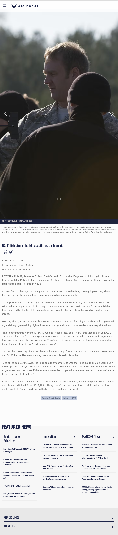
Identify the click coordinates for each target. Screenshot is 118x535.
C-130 (74, 398)
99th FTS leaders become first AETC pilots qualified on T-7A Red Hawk (96, 456)
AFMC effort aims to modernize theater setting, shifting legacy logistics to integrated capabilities (97, 489)
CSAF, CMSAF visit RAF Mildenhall (16, 486)
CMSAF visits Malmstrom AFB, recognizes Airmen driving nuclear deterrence (16, 462)
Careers (9, 526)
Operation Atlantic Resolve (51, 398)
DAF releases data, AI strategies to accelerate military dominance (56, 477)
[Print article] (5, 252)
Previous (6, 114)
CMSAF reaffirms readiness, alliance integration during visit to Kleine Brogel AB (18, 475)
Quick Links (11, 517)
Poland (65, 398)
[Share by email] (11, 252)
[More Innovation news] (74, 436)
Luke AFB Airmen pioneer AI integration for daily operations (58, 456)
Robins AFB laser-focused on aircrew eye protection (58, 488)
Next (112, 114)
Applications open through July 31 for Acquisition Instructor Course (97, 477)
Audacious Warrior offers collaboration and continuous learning (97, 446)
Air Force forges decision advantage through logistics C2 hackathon (96, 467)
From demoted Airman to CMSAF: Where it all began (19, 450)
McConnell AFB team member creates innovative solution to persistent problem (58, 446)
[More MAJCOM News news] (113, 436)
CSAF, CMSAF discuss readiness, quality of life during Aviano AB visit (19, 495)
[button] (4, 6)
